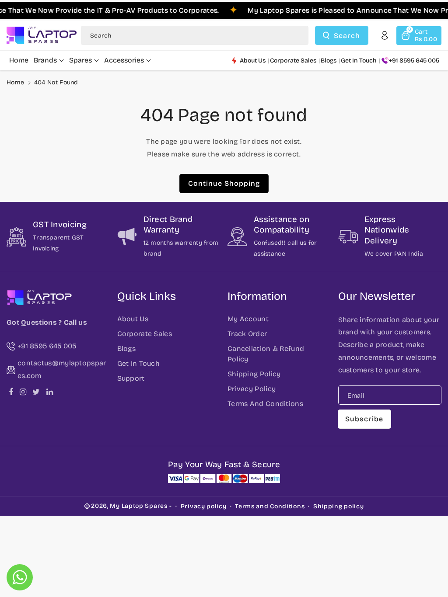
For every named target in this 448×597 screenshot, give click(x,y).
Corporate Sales (144, 334)
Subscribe (364, 419)
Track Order (247, 334)
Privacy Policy (252, 389)
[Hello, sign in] (384, 35)
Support (131, 378)
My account (248, 319)
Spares (80, 60)
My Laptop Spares (138, 506)
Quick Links (146, 296)
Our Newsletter (376, 296)
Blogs (126, 348)
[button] (418, 35)
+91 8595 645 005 (414, 60)
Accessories (124, 60)
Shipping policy (338, 506)
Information (257, 296)
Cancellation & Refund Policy (266, 353)
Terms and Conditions (269, 506)
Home (15, 82)
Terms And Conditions (265, 403)
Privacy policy (204, 506)
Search (347, 35)
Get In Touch (138, 363)
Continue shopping (224, 183)
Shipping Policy (254, 374)
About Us (132, 319)
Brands (45, 60)
